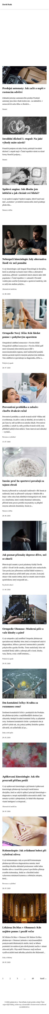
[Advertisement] (24, 34)
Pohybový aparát (7, 363)
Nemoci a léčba (7, 210)
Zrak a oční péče (7, 733)
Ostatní (4, 109)
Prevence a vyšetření (9, 437)
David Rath (7, 4)
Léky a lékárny (7, 957)
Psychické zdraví (7, 585)
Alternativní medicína (9, 289)
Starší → (43, 978)
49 (33, 978)
